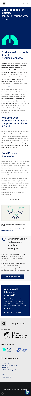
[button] (27, 3)
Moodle (21, 228)
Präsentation (4, 230)
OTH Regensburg (16, 228)
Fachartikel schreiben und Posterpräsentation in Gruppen (13, 225)
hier (9, 86)
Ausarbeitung (10, 230)
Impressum (13, 389)
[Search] (23, 3)
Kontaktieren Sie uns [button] (12, 312)
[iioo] (4, 3)
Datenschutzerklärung (22, 389)
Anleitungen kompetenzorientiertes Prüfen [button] (12, 277)
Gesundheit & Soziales (7, 228)
